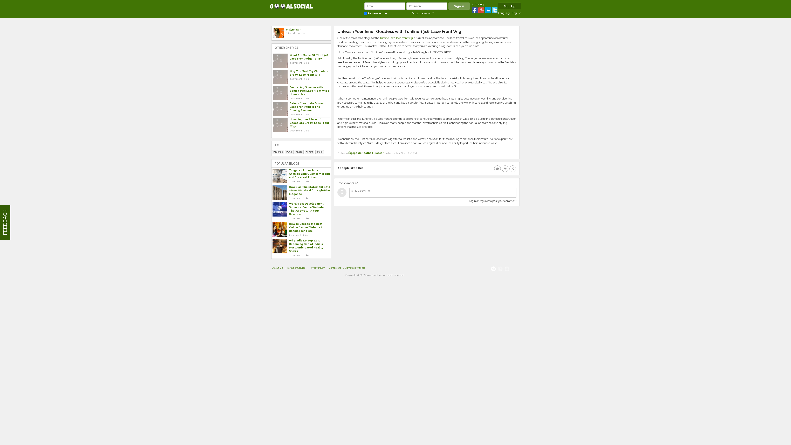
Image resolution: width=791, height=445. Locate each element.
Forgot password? (423, 13)
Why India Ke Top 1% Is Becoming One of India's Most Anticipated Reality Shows (306, 246)
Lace (299, 152)
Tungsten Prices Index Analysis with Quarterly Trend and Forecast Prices (309, 174)
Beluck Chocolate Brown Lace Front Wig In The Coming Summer (307, 107)
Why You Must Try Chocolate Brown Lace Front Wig (309, 73)
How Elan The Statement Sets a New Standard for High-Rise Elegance (309, 190)
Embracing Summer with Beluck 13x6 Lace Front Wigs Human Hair (309, 91)
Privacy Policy (317, 267)
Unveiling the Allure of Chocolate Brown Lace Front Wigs (309, 123)
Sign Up (509, 6)
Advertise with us (355, 267)
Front (310, 152)
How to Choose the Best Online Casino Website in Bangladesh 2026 (306, 227)
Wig (320, 152)
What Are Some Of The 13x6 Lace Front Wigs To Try (309, 57)
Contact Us (335, 267)
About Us (277, 267)
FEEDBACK (5, 222)
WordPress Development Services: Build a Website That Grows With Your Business (306, 209)
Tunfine (279, 152)
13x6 (290, 152)
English (516, 13)
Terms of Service (296, 267)
